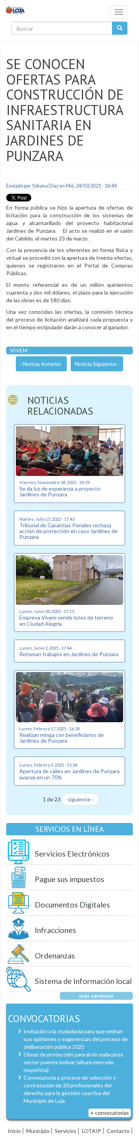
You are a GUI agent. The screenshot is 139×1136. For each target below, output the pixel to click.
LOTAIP (91, 1131)
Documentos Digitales (72, 904)
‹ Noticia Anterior (40, 364)
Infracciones (55, 930)
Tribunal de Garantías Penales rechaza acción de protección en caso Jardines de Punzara (68, 531)
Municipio (37, 1131)
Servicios (65, 1131)
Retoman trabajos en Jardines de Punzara (69, 654)
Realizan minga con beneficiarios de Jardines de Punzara (61, 737)
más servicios (96, 995)
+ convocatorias (109, 1112)
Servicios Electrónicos (72, 853)
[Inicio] (15, 9)
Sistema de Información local (83, 981)
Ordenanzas (55, 955)
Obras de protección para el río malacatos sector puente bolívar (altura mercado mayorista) (73, 1062)
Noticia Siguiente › (97, 364)
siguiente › (80, 799)
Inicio (14, 1131)
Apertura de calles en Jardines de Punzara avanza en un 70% (69, 774)
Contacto (118, 1131)
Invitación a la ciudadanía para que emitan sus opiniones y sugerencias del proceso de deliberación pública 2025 (76, 1039)
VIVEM (18, 350)
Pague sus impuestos (69, 879)
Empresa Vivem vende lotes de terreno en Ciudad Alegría (66, 620)
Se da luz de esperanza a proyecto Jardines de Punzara (59, 491)
